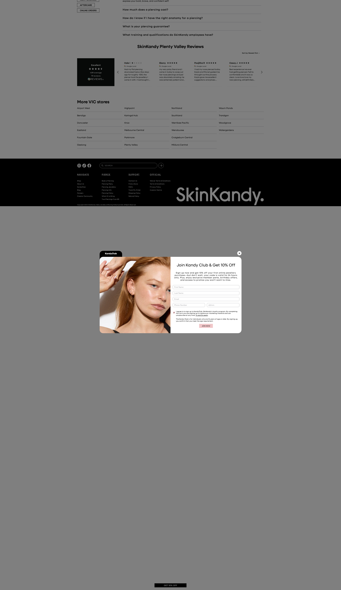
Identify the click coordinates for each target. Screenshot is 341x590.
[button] (239, 253)
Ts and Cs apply (202, 315)
